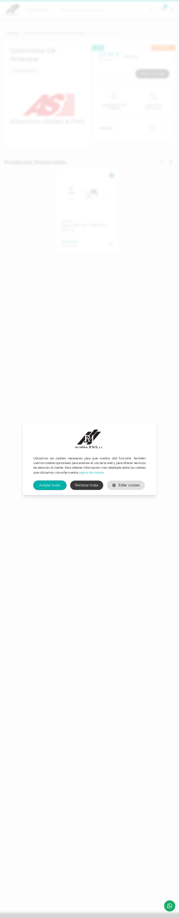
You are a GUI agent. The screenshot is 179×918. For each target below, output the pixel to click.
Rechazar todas (86, 485)
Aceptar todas (49, 485)
